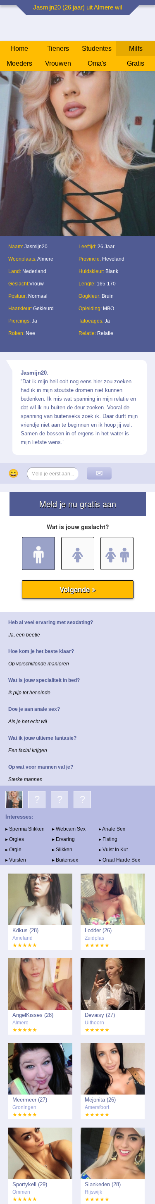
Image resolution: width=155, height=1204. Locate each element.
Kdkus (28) (25, 930)
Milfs (136, 48)
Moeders (19, 63)
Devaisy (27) (100, 1015)
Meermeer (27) (29, 1100)
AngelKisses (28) (32, 1015)
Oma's (97, 63)
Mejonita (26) (100, 1100)
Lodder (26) (98, 930)
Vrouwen (58, 63)
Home (19, 48)
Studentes (97, 48)
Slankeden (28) (103, 1184)
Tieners (58, 48)
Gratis (135, 63)
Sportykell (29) (29, 1184)
